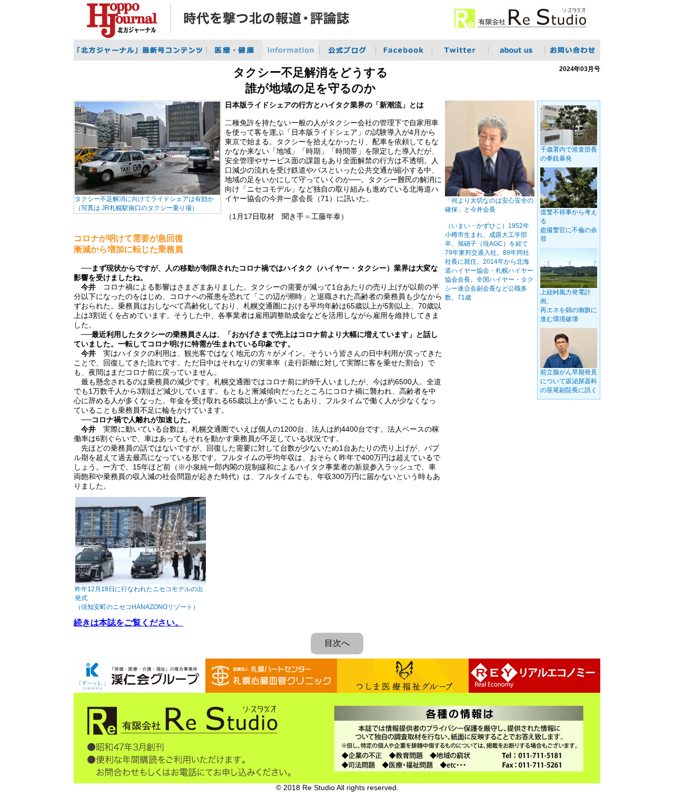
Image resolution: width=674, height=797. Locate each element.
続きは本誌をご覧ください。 (128, 622)
